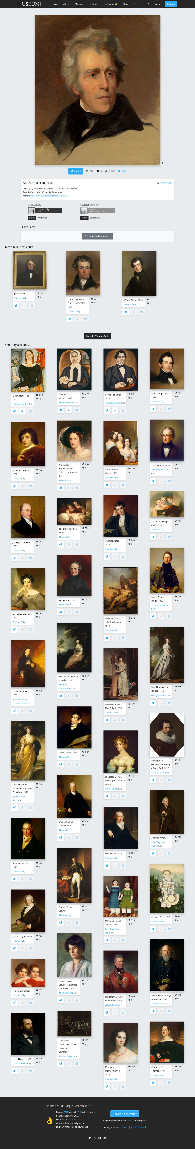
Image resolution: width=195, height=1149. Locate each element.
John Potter (19, 293)
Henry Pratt (110, 853)
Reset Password (138, 1127)
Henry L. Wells (157, 917)
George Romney (159, 695)
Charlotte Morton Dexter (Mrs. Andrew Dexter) (115, 780)
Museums (79, 4)
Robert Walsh (65, 752)
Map (55, 4)
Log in (158, 4)
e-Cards (93, 4)
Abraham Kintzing (21, 863)
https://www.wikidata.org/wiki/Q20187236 (49, 195)
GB (74, 688)
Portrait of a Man (113, 394)
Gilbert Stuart (111, 788)
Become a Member (124, 1114)
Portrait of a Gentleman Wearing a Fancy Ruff (160, 764)
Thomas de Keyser (160, 772)
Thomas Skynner (20, 404)
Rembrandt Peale (159, 469)
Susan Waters (157, 921)
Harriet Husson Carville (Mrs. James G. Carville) (68, 985)
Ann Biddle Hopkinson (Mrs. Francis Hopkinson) (68, 469)
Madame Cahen (20, 691)
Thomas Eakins (20, 1063)
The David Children (68, 528)
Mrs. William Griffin (21, 614)
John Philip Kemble (21, 470)
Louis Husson (19, 1059)
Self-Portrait (64, 600)
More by (97, 336)
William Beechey (112, 1005)
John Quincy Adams (22, 542)
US (30, 404)
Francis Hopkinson (160, 393)
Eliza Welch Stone (21, 395)
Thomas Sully (166, 182)
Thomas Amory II (159, 837)
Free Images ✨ (110, 4)
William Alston (130, 300)
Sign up (171, 4)
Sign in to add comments (97, 236)
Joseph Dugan (19, 936)
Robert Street (157, 1075)
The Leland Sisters (21, 991)
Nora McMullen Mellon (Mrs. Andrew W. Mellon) (22, 788)
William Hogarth (66, 1056)
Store (125, 4)
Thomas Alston (112, 540)
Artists (66, 4)
